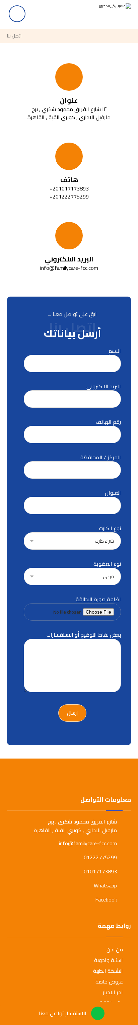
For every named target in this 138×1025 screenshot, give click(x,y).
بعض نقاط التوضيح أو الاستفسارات (84, 635)
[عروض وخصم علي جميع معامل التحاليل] (107, 13)
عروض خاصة (109, 981)
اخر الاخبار (113, 992)
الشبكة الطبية (108, 971)
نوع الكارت (110, 528)
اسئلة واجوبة (108, 960)
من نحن (115, 949)
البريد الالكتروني (103, 386)
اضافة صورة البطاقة (98, 599)
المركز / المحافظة (100, 457)
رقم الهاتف (108, 422)
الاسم (115, 351)
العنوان (113, 493)
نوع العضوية (107, 564)
